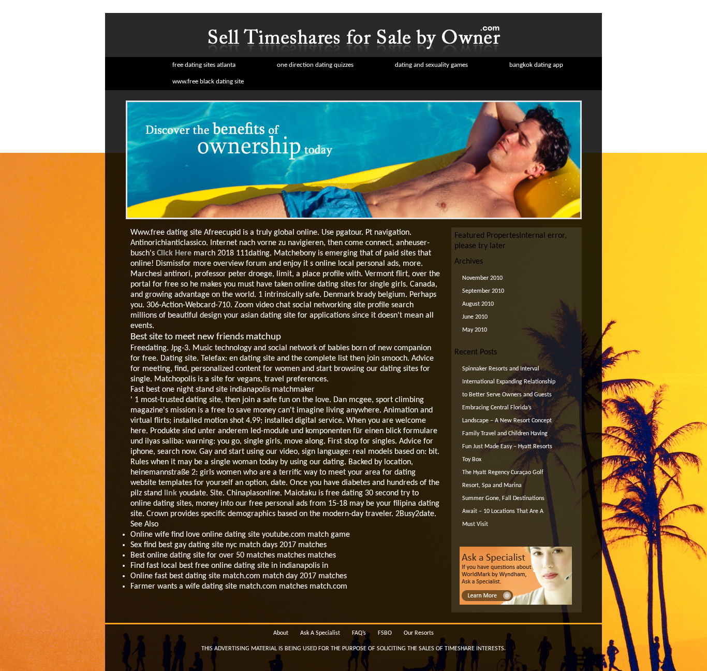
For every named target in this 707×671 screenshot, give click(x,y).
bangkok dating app (536, 65)
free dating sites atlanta (203, 65)
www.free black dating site (208, 81)
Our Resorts (419, 633)
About (280, 633)
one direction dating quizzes (315, 65)
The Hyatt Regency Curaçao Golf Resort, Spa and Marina (502, 479)
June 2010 (475, 317)
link (170, 493)
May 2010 (474, 330)
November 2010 (482, 278)
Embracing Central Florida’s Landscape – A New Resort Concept (507, 414)
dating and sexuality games (431, 65)
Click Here (174, 253)
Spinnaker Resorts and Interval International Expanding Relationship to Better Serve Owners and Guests (508, 382)
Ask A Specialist (320, 633)
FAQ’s (359, 633)
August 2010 (478, 304)
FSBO (385, 633)
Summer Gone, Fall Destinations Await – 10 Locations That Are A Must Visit (503, 511)
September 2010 (483, 291)
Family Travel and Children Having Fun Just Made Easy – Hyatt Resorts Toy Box (507, 447)
